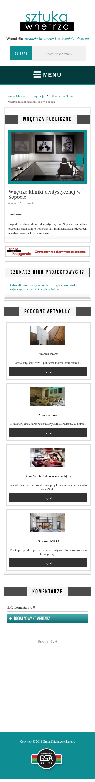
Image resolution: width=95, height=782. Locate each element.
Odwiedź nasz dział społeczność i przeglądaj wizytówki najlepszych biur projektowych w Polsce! (43, 287)
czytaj (48, 372)
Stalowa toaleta (48, 353)
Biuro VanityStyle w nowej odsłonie (48, 475)
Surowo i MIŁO (48, 540)
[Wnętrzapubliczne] (47, 118)
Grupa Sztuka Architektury (59, 741)
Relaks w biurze (48, 414)
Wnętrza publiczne (62, 96)
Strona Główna (16, 96)
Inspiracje (38, 96)
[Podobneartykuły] (47, 310)
